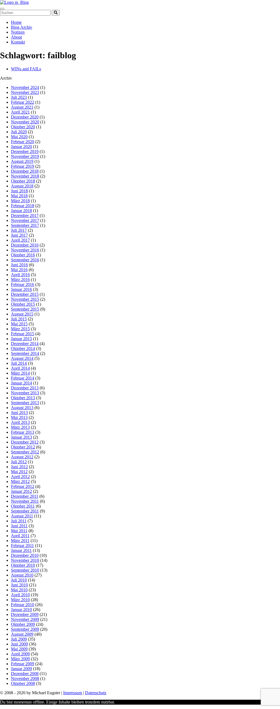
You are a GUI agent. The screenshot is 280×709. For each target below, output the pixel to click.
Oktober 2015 (23, 304)
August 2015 (22, 314)
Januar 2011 (21, 550)
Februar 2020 (22, 141)
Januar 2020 (21, 146)
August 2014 (22, 358)
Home (16, 22)
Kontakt (18, 42)
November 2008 (25, 678)
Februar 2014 (22, 378)
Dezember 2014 (25, 343)
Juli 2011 (19, 521)
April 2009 (20, 654)
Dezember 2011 (24, 496)
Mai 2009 (19, 649)
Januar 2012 (21, 491)
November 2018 (25, 176)
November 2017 (25, 220)
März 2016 (20, 279)
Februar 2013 (22, 432)
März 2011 (20, 540)
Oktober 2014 (23, 348)
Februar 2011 (22, 545)
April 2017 (20, 240)
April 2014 (20, 368)
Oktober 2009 (23, 624)
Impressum (72, 692)
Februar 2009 (22, 663)
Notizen (18, 32)
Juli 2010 (19, 580)
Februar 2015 (22, 333)
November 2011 (25, 501)
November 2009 (25, 619)
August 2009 (22, 634)
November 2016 (25, 250)
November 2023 (25, 92)
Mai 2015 (19, 324)
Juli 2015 (19, 319)
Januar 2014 (21, 383)
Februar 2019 (22, 166)
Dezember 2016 (25, 245)
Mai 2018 (19, 195)
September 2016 (25, 259)
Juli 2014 (19, 363)
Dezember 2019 (25, 151)
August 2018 (22, 186)
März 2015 (20, 328)
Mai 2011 (19, 530)
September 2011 (25, 511)
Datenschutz (95, 692)
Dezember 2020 (25, 117)
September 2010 (25, 570)
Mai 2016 (19, 269)
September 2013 (25, 402)
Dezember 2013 (25, 388)
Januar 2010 (21, 609)
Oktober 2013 (23, 397)
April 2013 (20, 422)
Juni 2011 (19, 525)
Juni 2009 (19, 644)
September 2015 (25, 309)
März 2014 (20, 373)
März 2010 (20, 599)
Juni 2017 (19, 235)
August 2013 (22, 407)
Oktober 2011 (23, 506)
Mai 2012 (19, 471)
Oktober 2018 (23, 181)
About (16, 37)
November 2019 (25, 156)
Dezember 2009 (25, 614)
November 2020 (25, 122)
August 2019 (22, 161)
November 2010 (25, 560)
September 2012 (25, 452)
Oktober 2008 (23, 683)
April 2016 (20, 274)
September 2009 (25, 629)
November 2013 (25, 392)
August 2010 (22, 575)
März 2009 (20, 658)
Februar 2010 (22, 604)
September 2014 (25, 353)
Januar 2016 (21, 289)
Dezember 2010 (25, 555)
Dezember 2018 (25, 171)
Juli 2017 (19, 230)
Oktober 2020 (23, 127)
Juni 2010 (19, 585)
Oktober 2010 (23, 565)
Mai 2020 (19, 136)
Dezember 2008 (25, 673)
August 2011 (22, 516)
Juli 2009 (19, 639)
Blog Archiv (21, 27)
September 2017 (25, 225)
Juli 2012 (19, 461)
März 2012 (20, 481)
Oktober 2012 (23, 447)
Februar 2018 (22, 205)
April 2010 (20, 594)
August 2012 (22, 457)
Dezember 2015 (25, 294)
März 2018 (20, 200)
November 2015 (25, 299)
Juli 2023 (19, 97)
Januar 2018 (21, 210)
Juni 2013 (19, 412)
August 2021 (22, 107)
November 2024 (25, 87)
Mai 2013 (19, 417)
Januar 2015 (21, 338)
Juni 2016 (19, 264)
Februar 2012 (22, 486)
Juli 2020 (19, 131)
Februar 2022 (22, 102)
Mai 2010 (19, 590)
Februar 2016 (22, 284)
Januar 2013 (21, 437)
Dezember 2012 (25, 442)
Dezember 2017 (25, 215)
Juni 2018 (19, 191)
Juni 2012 (19, 466)
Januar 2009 (21, 668)
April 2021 (20, 112)
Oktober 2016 (23, 255)
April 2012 (20, 476)
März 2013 (20, 427)
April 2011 (20, 535)
